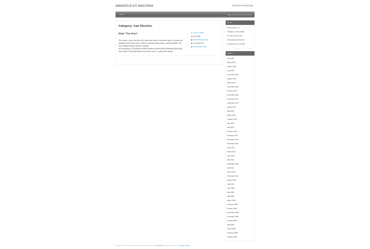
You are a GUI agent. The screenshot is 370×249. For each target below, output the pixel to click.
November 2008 (232, 216)
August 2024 (231, 79)
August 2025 (231, 66)
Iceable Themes (184, 245)
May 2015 (230, 123)
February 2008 (232, 233)
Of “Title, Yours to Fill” (234, 36)
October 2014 (232, 131)
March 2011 (231, 172)
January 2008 (232, 237)
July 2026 (230, 58)
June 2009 (231, 188)
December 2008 (232, 212)
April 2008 (230, 225)
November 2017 (232, 99)
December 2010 (232, 176)
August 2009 (231, 180)
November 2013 (232, 143)
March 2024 (231, 83)
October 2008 (232, 220)
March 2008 (231, 229)
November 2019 (232, 87)
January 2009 (232, 208)
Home (121, 14)
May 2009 (230, 192)
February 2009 (232, 204)
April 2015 (230, 127)
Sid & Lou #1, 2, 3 (233, 28)
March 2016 (231, 115)
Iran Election (199, 40)
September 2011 (233, 164)
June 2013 (231, 147)
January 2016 (232, 119)
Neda (206, 40)
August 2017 (231, 107)
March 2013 (231, 152)
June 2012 (231, 156)
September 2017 (233, 103)
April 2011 (230, 168)
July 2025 (230, 70)
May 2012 (230, 160)
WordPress (160, 245)
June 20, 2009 (198, 33)
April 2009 (230, 196)
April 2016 (230, 111)
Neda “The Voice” (128, 33)
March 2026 (231, 62)
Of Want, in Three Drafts (235, 32)
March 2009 (231, 200)
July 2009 (230, 184)
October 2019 (232, 91)
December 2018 (232, 95)
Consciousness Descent (236, 40)
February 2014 (232, 135)
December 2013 (232, 139)
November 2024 (232, 74)
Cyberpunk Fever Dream (236, 44)
